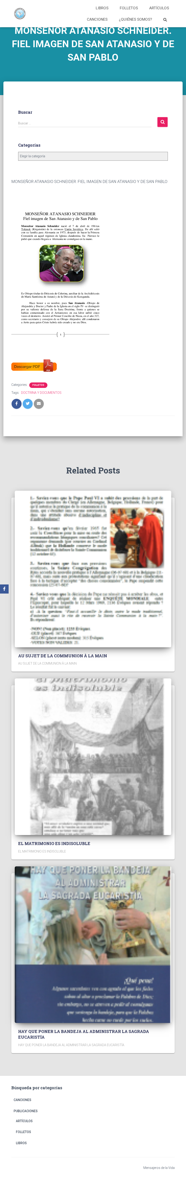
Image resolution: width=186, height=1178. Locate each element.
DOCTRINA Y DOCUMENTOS (41, 392)
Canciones (97, 19)
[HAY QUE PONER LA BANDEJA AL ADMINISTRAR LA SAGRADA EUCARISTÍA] (93, 944)
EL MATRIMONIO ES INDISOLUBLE (54, 843)
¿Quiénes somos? (135, 19)
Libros (102, 8)
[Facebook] (4, 589)
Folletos (129, 8)
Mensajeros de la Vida (159, 1168)
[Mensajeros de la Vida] (20, 13)
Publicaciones (26, 1111)
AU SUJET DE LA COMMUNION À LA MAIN (62, 655)
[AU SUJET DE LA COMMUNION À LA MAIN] (93, 568)
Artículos (159, 8)
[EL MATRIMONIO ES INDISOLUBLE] (93, 756)
